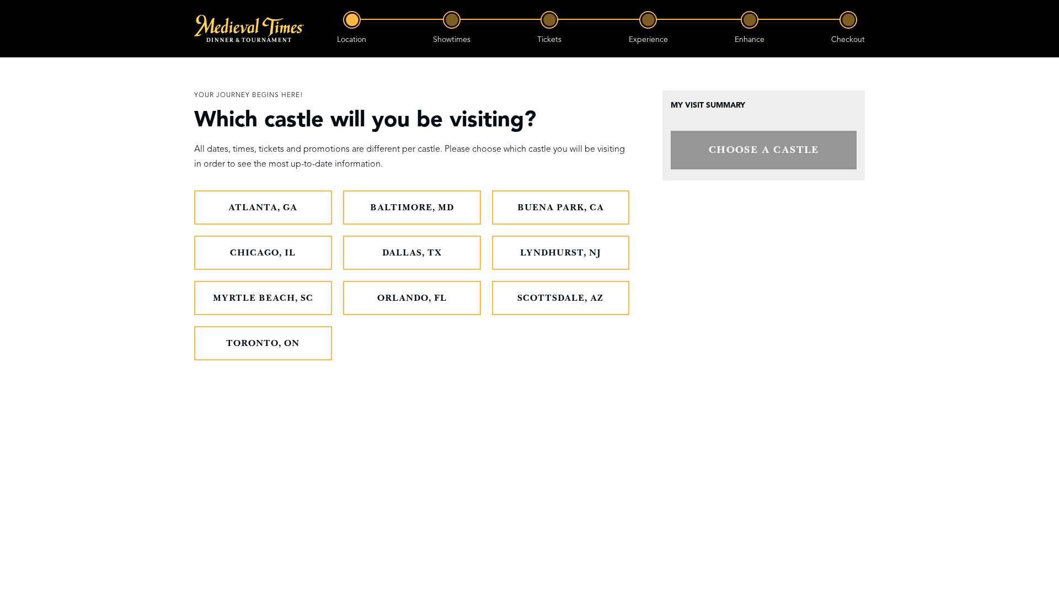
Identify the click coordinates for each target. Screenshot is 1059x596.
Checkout (848, 39)
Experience (648, 39)
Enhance (749, 39)
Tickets (549, 39)
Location (351, 39)
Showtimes (451, 39)
